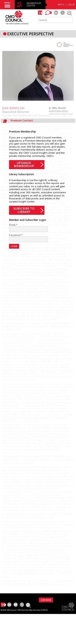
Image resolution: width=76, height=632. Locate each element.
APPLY (61, 4)
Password (14, 235)
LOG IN (71, 4)
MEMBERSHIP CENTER (34, 4)
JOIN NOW (46, 600)
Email (12, 224)
